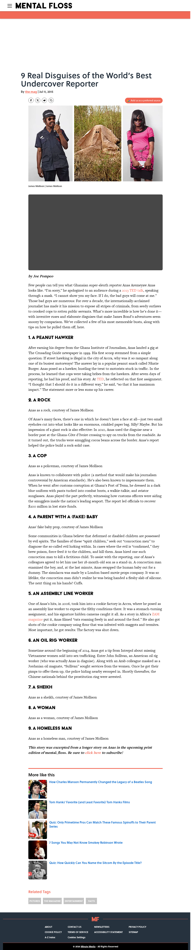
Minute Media (88, 946)
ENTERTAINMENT (74, 901)
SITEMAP (133, 932)
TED (100, 379)
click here (93, 752)
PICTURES (34, 901)
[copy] (51, 100)
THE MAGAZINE (52, 901)
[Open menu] (9, 5)
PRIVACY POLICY (137, 926)
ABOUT (48, 926)
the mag (31, 91)
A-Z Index (50, 937)
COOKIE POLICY (53, 932)
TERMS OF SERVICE (78, 932)
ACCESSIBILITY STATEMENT (108, 932)
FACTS (91, 901)
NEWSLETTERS (101, 926)
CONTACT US (74, 926)
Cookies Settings (76, 937)
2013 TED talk (132, 290)
